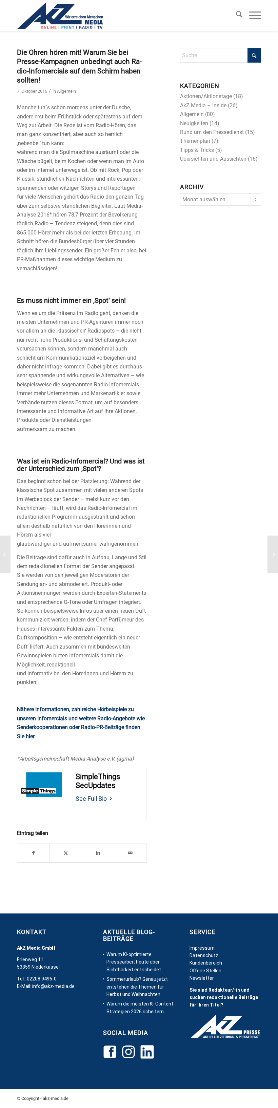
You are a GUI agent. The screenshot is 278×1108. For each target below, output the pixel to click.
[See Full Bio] (111, 798)
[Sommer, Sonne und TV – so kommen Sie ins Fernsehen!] (5, 554)
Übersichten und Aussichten (213, 159)
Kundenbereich (206, 963)
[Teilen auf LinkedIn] (98, 852)
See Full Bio (91, 798)
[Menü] (251, 15)
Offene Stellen (205, 970)
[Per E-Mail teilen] (130, 852)
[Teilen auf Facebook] (33, 852)
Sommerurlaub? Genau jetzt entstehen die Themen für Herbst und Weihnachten (137, 986)
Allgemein (66, 91)
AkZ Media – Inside (203, 105)
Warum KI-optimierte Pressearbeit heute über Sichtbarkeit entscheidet (133, 962)
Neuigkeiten (194, 123)
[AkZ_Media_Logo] (60, 15)
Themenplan (195, 141)
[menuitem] (235, 15)
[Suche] (235, 15)
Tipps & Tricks (197, 150)
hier (30, 736)
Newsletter (202, 978)
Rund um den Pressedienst (212, 132)
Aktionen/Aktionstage (206, 96)
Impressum (202, 948)
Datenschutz (204, 955)
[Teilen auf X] (66, 852)
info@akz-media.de (53, 986)
